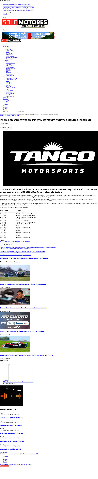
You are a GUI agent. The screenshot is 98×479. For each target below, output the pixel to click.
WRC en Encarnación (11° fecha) (11, 418)
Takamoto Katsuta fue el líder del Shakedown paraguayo (16, 4)
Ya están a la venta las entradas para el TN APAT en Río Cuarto (22, 332)
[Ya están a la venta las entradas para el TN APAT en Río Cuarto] (15, 328)
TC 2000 (8, 70)
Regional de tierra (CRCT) (12, 57)
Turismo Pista (9, 74)
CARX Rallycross (10, 63)
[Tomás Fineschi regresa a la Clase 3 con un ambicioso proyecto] (15, 304)
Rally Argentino (10, 67)
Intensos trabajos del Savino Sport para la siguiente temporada (18, 6)
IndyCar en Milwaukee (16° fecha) (12, 441)
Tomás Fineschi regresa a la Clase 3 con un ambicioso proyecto (18, 8)
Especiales (5, 97)
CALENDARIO (7, 241)
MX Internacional (10, 88)
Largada (5, 45)
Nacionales (5, 60)
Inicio (1, 114)
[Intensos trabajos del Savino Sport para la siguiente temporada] (15, 281)
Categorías (5, 114)
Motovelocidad (9, 53)
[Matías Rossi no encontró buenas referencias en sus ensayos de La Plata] (15, 352)
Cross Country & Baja (11, 78)
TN (7, 71)
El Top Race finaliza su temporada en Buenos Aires (18, 382)
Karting (8, 52)
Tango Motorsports (15, 241)
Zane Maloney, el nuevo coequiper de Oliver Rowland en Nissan (18, 7)
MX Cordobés (9, 54)
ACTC (7, 61)
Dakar (7, 81)
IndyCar (8, 85)
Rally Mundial (9, 90)
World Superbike (10, 93)
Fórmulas (8, 64)
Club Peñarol (9, 49)
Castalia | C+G (34, 453)
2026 (1, 241)
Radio (7, 100)
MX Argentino (9, 65)
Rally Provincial (10, 56)
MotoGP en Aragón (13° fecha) (11, 426)
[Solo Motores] (25, 27)
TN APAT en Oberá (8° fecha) (10, 449)
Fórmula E (8, 83)
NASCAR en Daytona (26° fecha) (11, 433)
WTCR (8, 94)
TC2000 (23, 241)
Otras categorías (10, 59)
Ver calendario (3, 452)
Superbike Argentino (11, 68)
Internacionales (6, 76)
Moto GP (8, 86)
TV (7, 101)
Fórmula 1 (8, 82)
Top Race (8, 72)
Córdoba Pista (9, 50)
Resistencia (9, 92)
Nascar (7, 89)
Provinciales (6, 46)
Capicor (8, 47)
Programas (5, 99)
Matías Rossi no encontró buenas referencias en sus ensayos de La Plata (26, 355)
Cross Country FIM (11, 79)
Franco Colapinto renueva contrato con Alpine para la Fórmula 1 (18, 10)
